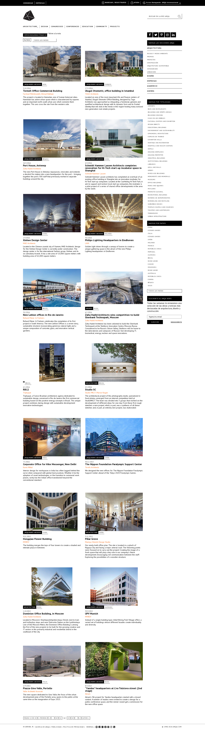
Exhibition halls (155, 140)
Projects (115, 26)
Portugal (151, 252)
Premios (150, 57)
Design (44, 26)
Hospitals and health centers (160, 146)
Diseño (150, 76)
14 (72, 718)
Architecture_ (30, 26)
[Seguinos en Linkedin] (173, 34)
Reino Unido (153, 261)
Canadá (151, 264)
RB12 (26, 389)
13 (68, 718)
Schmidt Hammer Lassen (95, 173)
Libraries (151, 164)
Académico (152, 86)
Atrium (87, 694)
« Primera (43, 718)
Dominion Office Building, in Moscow (43, 613)
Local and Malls (154, 167)
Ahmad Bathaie (47, 94)
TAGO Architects (91, 94)
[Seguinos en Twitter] (155, 34)
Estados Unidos (154, 230)
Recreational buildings (157, 195)
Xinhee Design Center (35, 240)
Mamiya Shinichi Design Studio (97, 542)
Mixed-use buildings (156, 173)
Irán (44, 84)
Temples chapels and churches (161, 207)
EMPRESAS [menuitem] (40, 3)
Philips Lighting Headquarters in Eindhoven (109, 240)
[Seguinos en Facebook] (150, 34)
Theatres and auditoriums (159, 210)
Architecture (91, 383)
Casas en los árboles (156, 118)
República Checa (154, 249)
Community (101, 26)
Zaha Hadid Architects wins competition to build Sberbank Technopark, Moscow (112, 316)
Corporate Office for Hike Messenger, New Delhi (49, 464)
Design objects (154, 124)
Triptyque (27, 392)
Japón (107, 458)
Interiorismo (152, 69)
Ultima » (85, 718)
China (107, 159)
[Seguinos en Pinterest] (161, 34)
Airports (151, 106)
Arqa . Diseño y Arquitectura (29, 14)
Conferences (72, 26)
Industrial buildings (156, 158)
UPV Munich (91, 613)
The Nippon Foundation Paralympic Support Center (113, 464)
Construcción (152, 63)
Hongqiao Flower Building (37, 538)
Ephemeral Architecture (158, 133)
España (151, 279)
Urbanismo (151, 72)
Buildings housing (155, 115)
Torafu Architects (92, 467)
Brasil (45, 308)
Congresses (57, 26)
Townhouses (153, 213)
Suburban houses (155, 204)
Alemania (108, 607)
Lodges (150, 170)
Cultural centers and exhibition (161, 121)
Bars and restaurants (157, 109)
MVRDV (26, 542)
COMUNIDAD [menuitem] (28, 3)
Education (87, 26)
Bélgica (46, 159)
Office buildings (31, 35)
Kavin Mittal (28, 467)
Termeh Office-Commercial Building (42, 90)
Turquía (108, 84)
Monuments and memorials (159, 176)
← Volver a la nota (53, 33)
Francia (151, 246)
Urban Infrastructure (157, 216)
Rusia (96, 308)
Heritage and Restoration (158, 143)
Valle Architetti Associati (33, 691)
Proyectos (151, 60)
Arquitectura (154, 48)
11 (60, 718)
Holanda (108, 234)
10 (56, 718)
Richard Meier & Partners (33, 318)
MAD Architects (29, 243)
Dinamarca (152, 267)
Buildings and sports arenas (160, 112)
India (45, 458)
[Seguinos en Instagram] (167, 34)
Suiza (150, 285)
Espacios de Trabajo (156, 137)
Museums (151, 179)
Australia (152, 273)
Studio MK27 (90, 392)
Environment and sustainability (161, 130)
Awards (89, 308)
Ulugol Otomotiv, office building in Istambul (109, 90)
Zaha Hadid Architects (32, 168)
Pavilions (151, 189)
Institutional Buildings (157, 161)
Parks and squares (155, 186)
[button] (179, 16)
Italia (45, 682)
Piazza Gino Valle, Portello (37, 688)
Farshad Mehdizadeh (31, 94)
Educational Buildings (157, 127)
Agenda (150, 91)
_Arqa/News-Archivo (32, 84)
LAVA (87, 243)
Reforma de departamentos (159, 198)
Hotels (150, 149)
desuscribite (176, 322)
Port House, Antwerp (34, 165)
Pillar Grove (91, 538)
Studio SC (90, 389)
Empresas (152, 81)
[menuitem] (162, 3)
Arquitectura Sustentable (158, 66)
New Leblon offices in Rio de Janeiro (43, 314)
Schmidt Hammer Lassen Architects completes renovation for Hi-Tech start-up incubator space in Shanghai (113, 168)
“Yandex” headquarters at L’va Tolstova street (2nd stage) (113, 689)
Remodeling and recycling (158, 201)
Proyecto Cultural (155, 192)
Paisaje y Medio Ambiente (157, 53)
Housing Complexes (156, 152)
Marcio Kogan (102, 392)
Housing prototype (155, 155)
